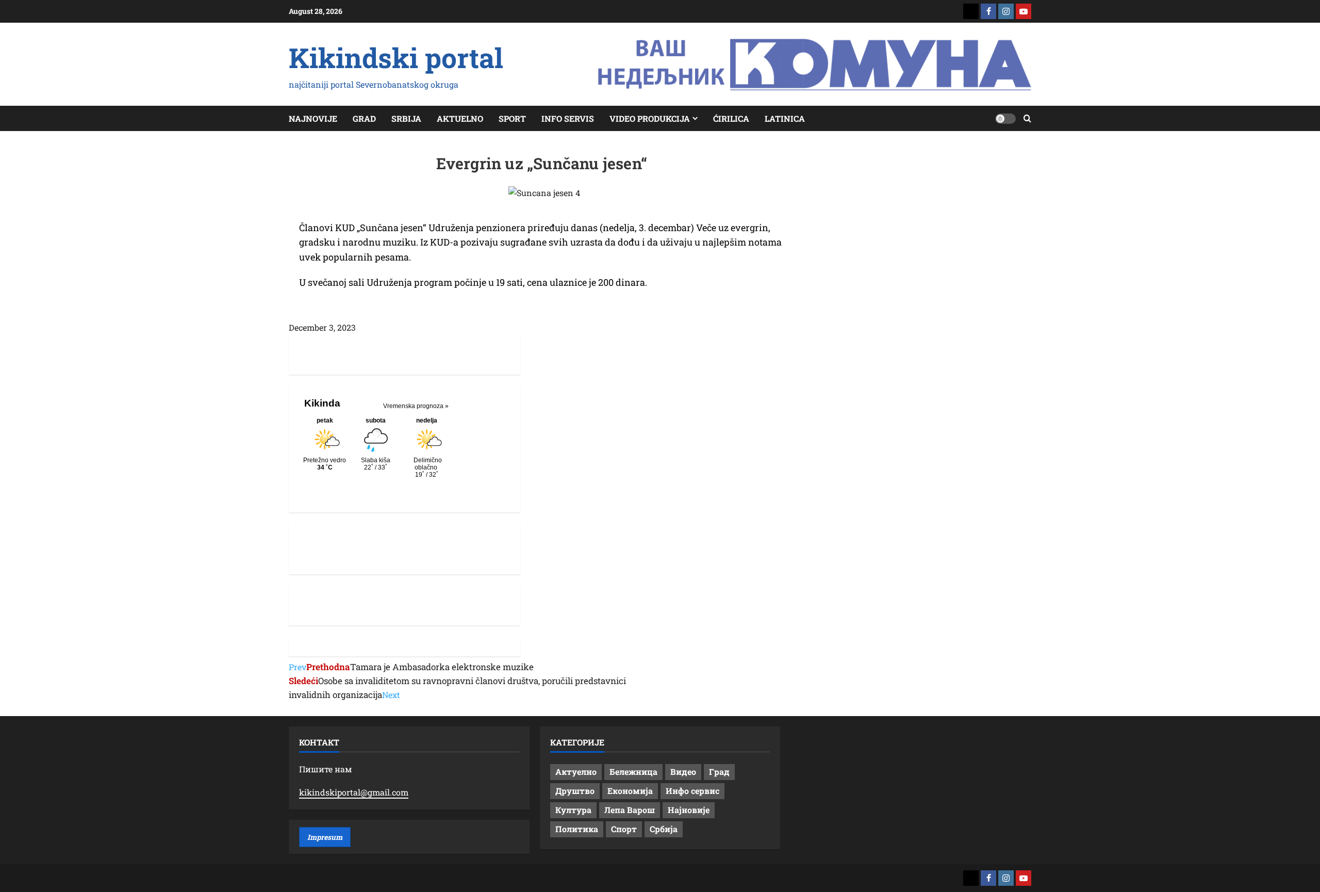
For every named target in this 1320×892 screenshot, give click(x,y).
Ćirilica (731, 118)
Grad (364, 118)
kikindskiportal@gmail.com (353, 792)
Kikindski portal (396, 57)
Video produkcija (649, 118)
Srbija (406, 118)
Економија (630, 790)
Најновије (689, 809)
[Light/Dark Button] (1005, 118)
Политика (576, 828)
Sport (512, 118)
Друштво (575, 790)
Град (719, 771)
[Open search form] (1027, 118)
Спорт (624, 828)
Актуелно (576, 771)
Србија (664, 828)
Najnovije (313, 118)
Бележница (633, 771)
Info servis (567, 118)
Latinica (785, 118)
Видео (683, 771)
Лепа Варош (629, 809)
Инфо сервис (692, 790)
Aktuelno (460, 118)
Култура (573, 809)
